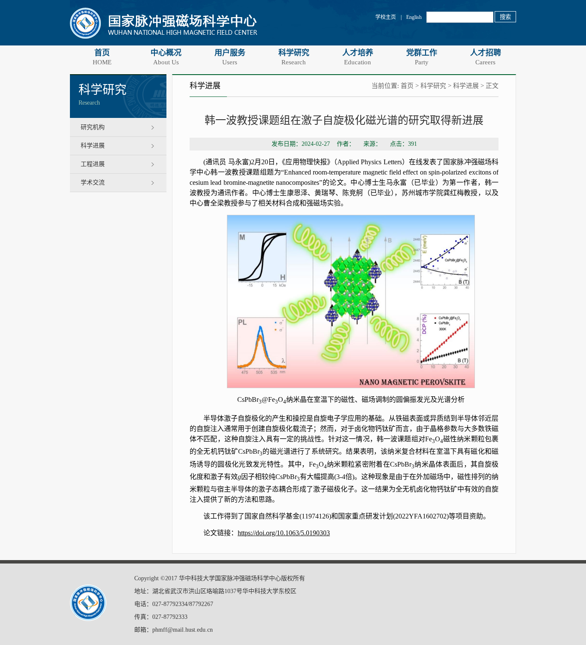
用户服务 (229, 57)
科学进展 (93, 145)
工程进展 (93, 164)
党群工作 (421, 57)
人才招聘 (485, 57)
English (414, 17)
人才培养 (357, 57)
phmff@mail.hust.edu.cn (182, 630)
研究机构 (93, 127)
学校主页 (385, 17)
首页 (102, 57)
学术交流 (93, 182)
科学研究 (293, 57)
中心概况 (166, 57)
